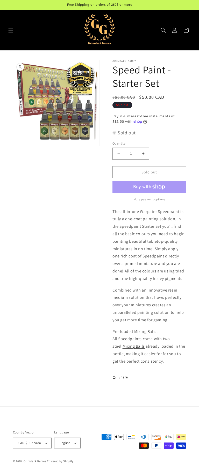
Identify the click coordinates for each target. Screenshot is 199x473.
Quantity (118, 143)
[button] (11, 30)
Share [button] (123, 377)
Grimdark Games (35, 461)
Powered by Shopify (60, 461)
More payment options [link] (149, 199)
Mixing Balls (134, 346)
